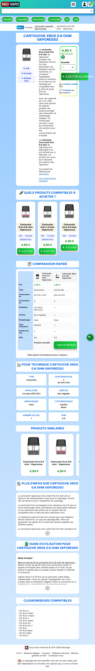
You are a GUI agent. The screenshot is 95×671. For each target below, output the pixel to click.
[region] (47, 312)
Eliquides (7, 19)
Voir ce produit (66, 345)
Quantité (65, 62)
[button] (90, 337)
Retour (20, 27)
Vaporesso (44, 174)
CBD (76, 19)
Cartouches (54, 19)
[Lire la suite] (47, 533)
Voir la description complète (47, 179)
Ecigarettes (22, 19)
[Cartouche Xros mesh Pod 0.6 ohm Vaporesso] (26, 54)
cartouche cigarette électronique (44, 27)
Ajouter (27, 251)
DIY (67, 19)
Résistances (38, 19)
